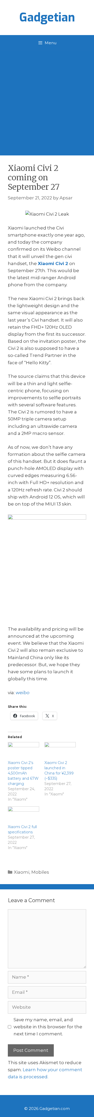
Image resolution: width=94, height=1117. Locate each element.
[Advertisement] (47, 100)
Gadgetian (47, 17)
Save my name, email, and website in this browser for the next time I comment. (48, 1026)
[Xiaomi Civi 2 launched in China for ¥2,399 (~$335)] (60, 751)
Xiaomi (21, 872)
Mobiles (40, 872)
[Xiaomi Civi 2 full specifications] (23, 815)
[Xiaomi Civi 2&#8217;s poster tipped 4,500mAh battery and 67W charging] (23, 751)
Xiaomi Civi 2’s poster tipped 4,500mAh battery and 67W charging (23, 773)
